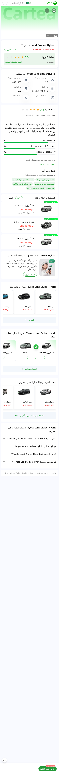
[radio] (22, 57)
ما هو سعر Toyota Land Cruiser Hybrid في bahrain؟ (31, 438)
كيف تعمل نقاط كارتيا (47, 164)
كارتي (54, 473)
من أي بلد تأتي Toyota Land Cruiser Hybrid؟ (35, 446)
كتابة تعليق (30, 274)
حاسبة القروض (10, 49)
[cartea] (52, 3)
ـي (5, 3)
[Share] (47, 10)
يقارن (18, 198)
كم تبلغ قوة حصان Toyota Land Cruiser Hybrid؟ (34, 461)
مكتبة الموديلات (42, 473)
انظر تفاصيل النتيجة (13, 61)
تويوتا (32, 473)
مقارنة (36, 357)
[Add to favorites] (54, 10)
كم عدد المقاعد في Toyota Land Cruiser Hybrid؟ (33, 454)
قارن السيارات (31, 368)
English (14, 3)
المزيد (31, 319)
